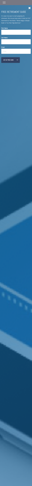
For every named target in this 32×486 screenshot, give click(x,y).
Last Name (4, 38)
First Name (4, 28)
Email (3, 47)
